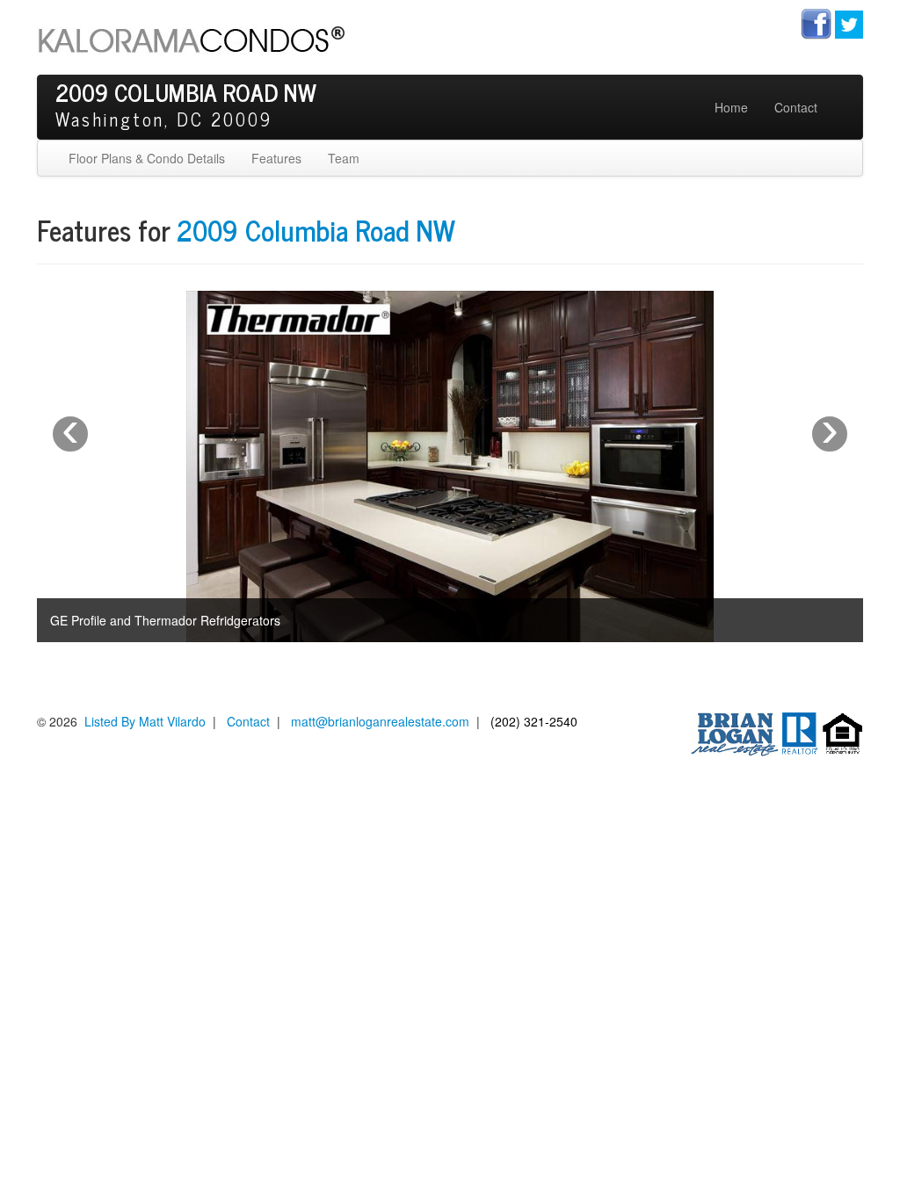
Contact (795, 107)
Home (731, 107)
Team (343, 158)
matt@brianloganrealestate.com (380, 721)
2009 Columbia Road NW (316, 229)
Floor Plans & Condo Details (147, 158)
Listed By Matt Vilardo (145, 721)
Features (276, 158)
